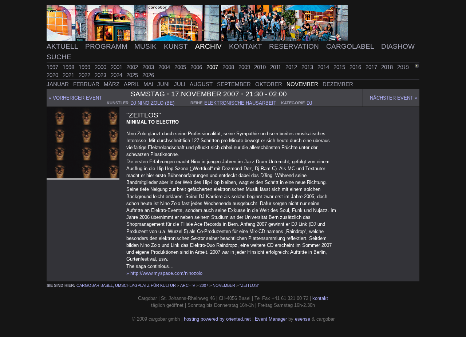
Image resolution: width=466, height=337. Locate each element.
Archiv (209, 46)
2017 (372, 67)
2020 (53, 75)
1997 (53, 67)
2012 (292, 67)
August (202, 84)
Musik (146, 46)
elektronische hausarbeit (240, 103)
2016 (356, 67)
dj (309, 103)
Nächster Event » (393, 98)
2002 (132, 67)
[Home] (233, 23)
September (234, 84)
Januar (58, 84)
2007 (213, 67)
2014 (324, 67)
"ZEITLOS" (249, 285)
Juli (180, 84)
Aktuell (63, 46)
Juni (164, 84)
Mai (149, 84)
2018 (387, 67)
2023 (101, 75)
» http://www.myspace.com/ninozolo (164, 273)
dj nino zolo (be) (152, 103)
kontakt (320, 298)
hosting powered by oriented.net (217, 319)
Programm (107, 46)
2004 (164, 67)
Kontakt (246, 46)
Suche (59, 57)
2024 (117, 75)
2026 (148, 75)
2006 (197, 67)
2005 (180, 67)
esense (302, 319)
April (132, 84)
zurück (406, 66)
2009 (245, 67)
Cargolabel (351, 46)
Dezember (338, 84)
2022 (85, 75)
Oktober (269, 84)
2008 (229, 67)
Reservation (295, 46)
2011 (276, 67)
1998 (69, 67)
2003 (148, 67)
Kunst (177, 46)
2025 (132, 75)
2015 (340, 67)
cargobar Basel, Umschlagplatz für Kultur (126, 285)
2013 (308, 67)
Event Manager (271, 319)
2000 (101, 67)
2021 (69, 75)
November (303, 84)
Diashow (398, 46)
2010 (260, 67)
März (112, 84)
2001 (117, 67)
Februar (87, 84)
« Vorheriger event (75, 98)
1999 (85, 67)
